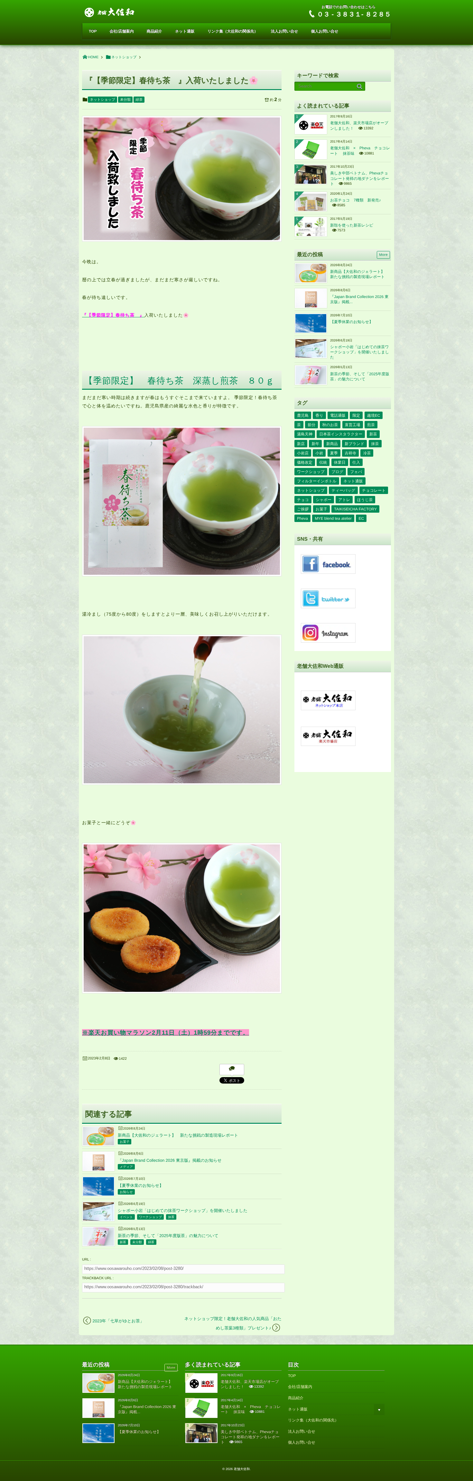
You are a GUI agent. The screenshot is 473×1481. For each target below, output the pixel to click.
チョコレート (373, 490)
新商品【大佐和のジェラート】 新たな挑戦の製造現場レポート (178, 1135)
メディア (126, 1167)
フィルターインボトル (317, 481)
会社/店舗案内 (121, 31)
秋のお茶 (330, 425)
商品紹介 (154, 31)
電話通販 (338, 415)
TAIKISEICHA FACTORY (355, 509)
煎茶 (371, 425)
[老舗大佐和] (109, 11)
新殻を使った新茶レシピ (351, 225)
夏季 (334, 453)
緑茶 (139, 100)
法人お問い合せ (284, 31)
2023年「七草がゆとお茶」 (118, 1320)
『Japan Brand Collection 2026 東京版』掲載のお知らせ (170, 1160)
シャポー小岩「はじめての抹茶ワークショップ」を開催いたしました (182, 1210)
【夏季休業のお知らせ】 (140, 1185)
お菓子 (124, 1142)
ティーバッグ (343, 490)
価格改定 (304, 462)
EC (361, 518)
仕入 (356, 462)
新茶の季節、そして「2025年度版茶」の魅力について (168, 1235)
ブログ (337, 472)
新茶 (123, 1242)
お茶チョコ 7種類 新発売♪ (355, 200)
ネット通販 (185, 31)
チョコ (303, 500)
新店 (301, 444)
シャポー (323, 500)
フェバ (356, 472)
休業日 (340, 462)
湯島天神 (304, 434)
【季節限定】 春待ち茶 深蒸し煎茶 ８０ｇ (179, 381)
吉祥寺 (350, 453)
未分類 (125, 100)
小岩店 (303, 453)
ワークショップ (150, 1217)
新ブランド (354, 444)
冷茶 (367, 453)
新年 (315, 444)
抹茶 (171, 1217)
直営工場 (352, 425)
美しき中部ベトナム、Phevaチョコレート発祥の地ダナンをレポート (359, 178)
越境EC (373, 415)
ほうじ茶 (365, 500)
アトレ (344, 500)
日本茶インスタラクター (340, 434)
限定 (356, 415)
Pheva (302, 518)
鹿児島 (303, 415)
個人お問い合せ (325, 31)
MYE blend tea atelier (333, 518)
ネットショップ (102, 100)
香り (319, 415)
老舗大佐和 (242, 1469)
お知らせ (126, 1192)
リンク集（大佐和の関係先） (233, 31)
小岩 (319, 453)
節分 (311, 425)
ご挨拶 (303, 509)
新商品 (332, 444)
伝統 (323, 462)
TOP (93, 31)
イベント (126, 1217)
